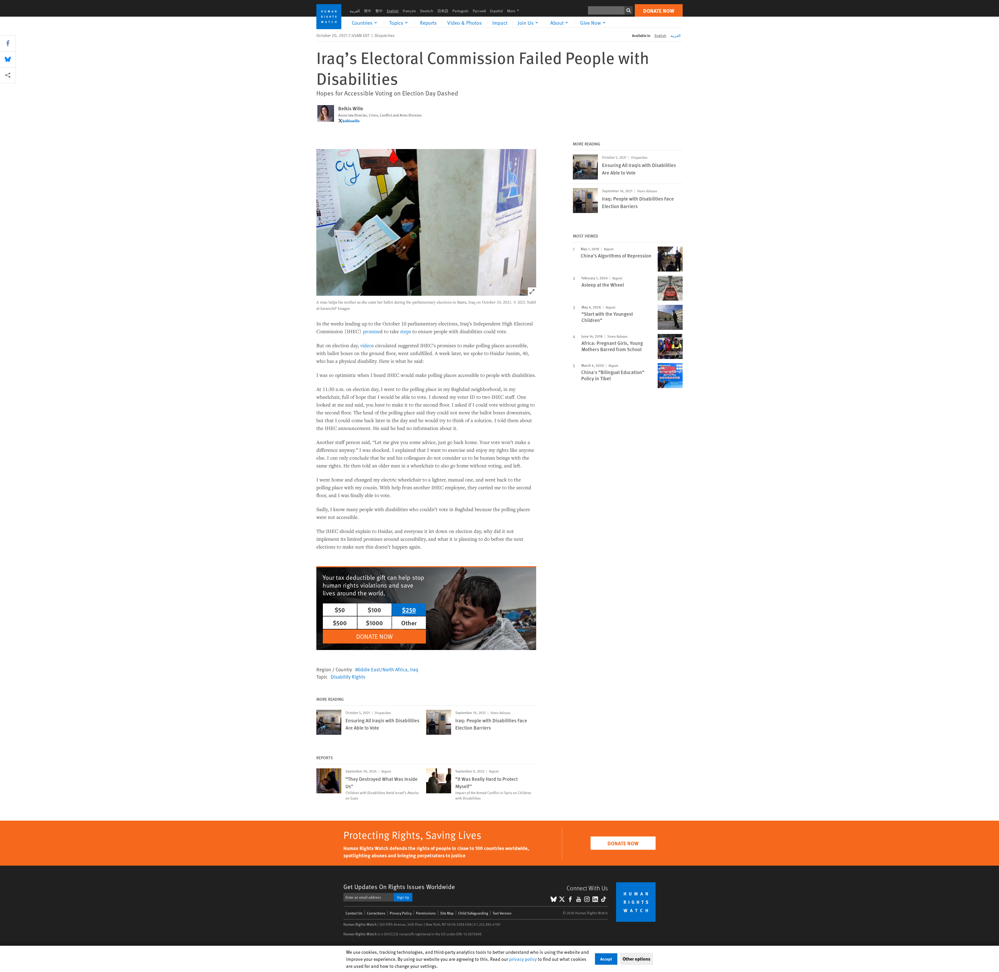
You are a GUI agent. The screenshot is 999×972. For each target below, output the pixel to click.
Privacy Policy (401, 913)
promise (371, 331)
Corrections (376, 913)
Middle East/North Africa (381, 669)
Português (460, 10)
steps (405, 331)
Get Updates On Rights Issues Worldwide (399, 886)
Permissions (426, 913)
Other (409, 622)
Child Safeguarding (473, 913)
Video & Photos (464, 22)
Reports (428, 22)
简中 (367, 10)
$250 (409, 609)
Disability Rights (348, 676)
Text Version (501, 913)
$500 (340, 622)
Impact (499, 22)
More (514, 10)
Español (496, 10)
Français (409, 10)
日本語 (442, 10)
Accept (606, 959)
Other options (636, 958)
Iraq (414, 669)
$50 (340, 609)
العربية (355, 10)
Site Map (447, 913)
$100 (374, 609)
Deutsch (426, 10)
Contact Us (353, 913)
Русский (479, 10)
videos (367, 345)
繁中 (379, 10)
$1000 (374, 622)
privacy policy (523, 959)
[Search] (628, 10)
